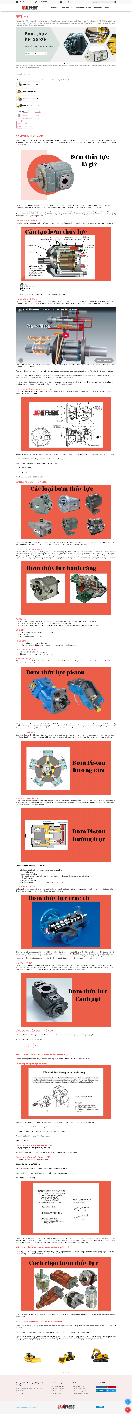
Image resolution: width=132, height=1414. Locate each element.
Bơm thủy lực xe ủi (26, 1050)
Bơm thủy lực (67, 7)
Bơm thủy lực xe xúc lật (28, 1046)
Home (18, 74)
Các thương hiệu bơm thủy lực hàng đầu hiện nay (43, 1321)
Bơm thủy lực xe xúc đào (29, 1048)
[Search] (115, 2)
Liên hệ (108, 7)
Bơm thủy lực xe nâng (28, 1044)
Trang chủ (54, 7)
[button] (62, 63)
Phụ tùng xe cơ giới (83, 7)
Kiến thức (98, 7)
